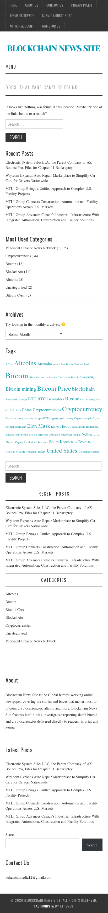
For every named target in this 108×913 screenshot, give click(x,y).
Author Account (22, 26)
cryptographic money (61, 418)
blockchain (83, 388)
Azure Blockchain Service (68, 364)
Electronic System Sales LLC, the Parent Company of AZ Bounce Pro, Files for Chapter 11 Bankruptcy (49, 165)
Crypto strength (82, 418)
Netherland (91, 434)
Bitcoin (11, 263)
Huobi (65, 426)
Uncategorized (16, 287)
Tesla (82, 441)
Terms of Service (22, 15)
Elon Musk (38, 425)
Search (10, 834)
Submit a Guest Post (57, 15)
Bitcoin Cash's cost (59, 377)
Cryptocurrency (82, 408)
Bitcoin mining (21, 388)
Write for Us (51, 26)
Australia (44, 363)
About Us (31, 5)
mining (76, 434)
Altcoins (12, 279)
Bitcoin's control (38, 377)
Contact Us (54, 5)
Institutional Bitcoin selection (31, 434)
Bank (87, 364)
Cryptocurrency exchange (20, 418)
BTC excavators (50, 398)
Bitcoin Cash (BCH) (82, 377)
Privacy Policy (81, 5)
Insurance (54, 434)
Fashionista (44, 906)
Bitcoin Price (54, 388)
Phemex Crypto (14, 442)
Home (13, 5)
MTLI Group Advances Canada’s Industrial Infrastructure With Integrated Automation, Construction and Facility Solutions (52, 217)
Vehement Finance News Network (31, 247)
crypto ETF (41, 418)
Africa (9, 364)
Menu (11, 66)
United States (61, 450)
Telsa (74, 442)
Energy (55, 426)
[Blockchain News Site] (54, 47)
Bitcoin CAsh (15, 295)
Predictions (30, 442)
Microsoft (66, 434)
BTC (32, 398)
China (27, 409)
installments (78, 426)
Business (74, 398)
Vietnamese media (88, 451)
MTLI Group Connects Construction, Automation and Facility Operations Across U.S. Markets (52, 204)
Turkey (41, 451)
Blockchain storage (16, 399)
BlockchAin (14, 271)
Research (42, 442)
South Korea (59, 441)
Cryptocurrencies (18, 255)
